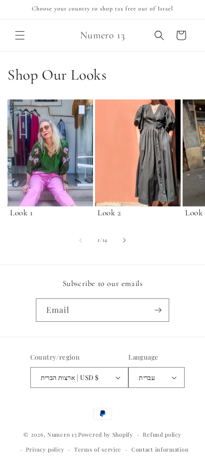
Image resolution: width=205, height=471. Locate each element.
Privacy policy (45, 449)
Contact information (160, 449)
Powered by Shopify (105, 434)
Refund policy (162, 434)
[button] (20, 35)
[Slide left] (81, 240)
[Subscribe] (158, 310)
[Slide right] (124, 240)
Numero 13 (62, 434)
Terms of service (97, 449)
